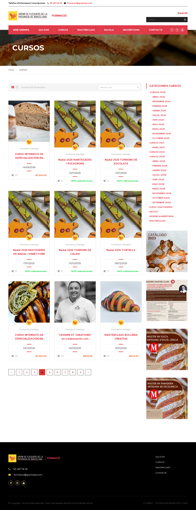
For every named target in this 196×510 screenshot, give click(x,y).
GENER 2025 (159, 110)
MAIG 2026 (158, 184)
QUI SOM (44, 29)
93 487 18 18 (56, 3)
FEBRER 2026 (160, 165)
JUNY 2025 (158, 120)
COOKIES (148, 503)
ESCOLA (109, 29)
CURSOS (63, 29)
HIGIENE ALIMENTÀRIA (161, 216)
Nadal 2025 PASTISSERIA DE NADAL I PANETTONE (29, 252)
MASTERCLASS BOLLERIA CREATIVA (121, 336)
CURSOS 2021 (156, 142)
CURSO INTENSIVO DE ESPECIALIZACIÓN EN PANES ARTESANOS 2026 (29, 156)
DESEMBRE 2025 (161, 101)
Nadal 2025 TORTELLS (120, 250)
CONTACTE (155, 29)
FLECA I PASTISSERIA (160, 207)
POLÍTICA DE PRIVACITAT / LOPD (172, 503)
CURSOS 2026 (157, 156)
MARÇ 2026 (158, 188)
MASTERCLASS (86, 29)
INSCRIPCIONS (131, 29)
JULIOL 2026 (159, 175)
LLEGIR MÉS (29, 121)
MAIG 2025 (158, 124)
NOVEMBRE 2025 (161, 133)
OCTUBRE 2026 (161, 198)
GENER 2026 (159, 170)
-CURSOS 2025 (157, 92)
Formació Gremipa (29, 148)
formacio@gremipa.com (79, 3)
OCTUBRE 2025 (160, 138)
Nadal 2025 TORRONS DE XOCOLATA (121, 161)
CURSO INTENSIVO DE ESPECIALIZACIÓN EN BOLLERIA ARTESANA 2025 (29, 337)
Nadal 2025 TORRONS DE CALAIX (75, 252)
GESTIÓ (153, 211)
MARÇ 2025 (158, 129)
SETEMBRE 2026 (161, 202)
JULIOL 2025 (159, 115)
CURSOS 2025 (157, 152)
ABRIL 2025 (158, 97)
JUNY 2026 (158, 179)
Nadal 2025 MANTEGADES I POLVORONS (75, 161)
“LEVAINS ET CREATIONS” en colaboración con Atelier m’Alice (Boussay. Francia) (75, 337)
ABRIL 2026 (158, 161)
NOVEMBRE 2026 (161, 193)
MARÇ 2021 (158, 147)
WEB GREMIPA (21, 29)
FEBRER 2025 (159, 106)
